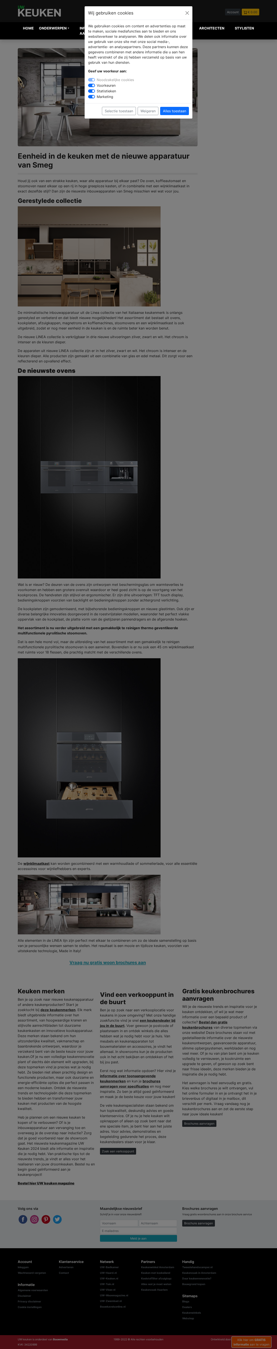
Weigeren (148, 111)
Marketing (105, 96)
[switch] (91, 85)
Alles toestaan (174, 111)
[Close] (187, 13)
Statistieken (106, 91)
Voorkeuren (106, 85)
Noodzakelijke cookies (115, 80)
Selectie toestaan (119, 111)
